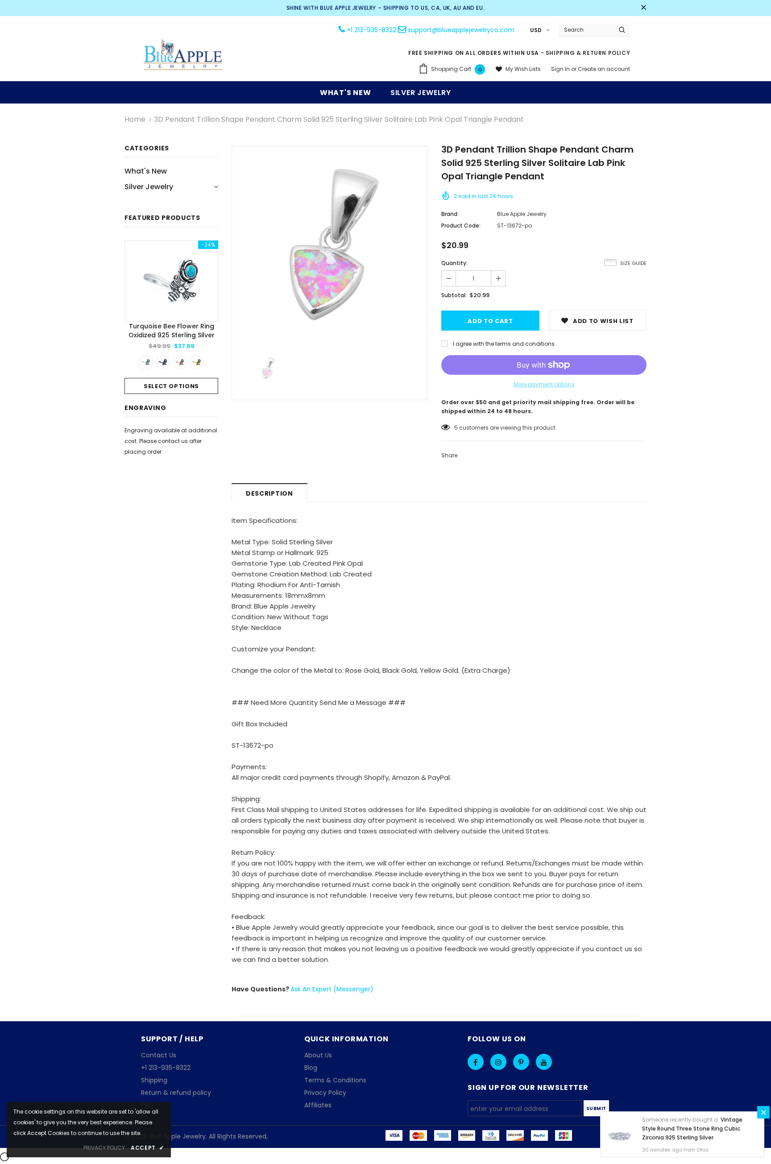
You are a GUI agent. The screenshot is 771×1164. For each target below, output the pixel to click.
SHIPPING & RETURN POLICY (588, 53)
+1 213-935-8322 (371, 29)
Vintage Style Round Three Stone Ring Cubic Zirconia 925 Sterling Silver (692, 1128)
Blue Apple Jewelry (522, 214)
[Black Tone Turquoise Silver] (163, 362)
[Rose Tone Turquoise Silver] (180, 362)
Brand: (450, 214)
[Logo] (183, 56)
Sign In (561, 69)
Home (134, 119)
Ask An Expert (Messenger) (331, 989)
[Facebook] (476, 1062)
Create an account (604, 69)
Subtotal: (454, 295)
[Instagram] (498, 1062)
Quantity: (454, 263)
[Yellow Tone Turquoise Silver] (196, 362)
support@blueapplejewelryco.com (461, 29)
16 (457, 427)
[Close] (763, 1112)
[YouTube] (544, 1062)
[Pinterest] (521, 1062)
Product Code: (461, 225)
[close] (643, 8)
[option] (171, 317)
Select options (171, 386)
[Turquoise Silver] (146, 362)
